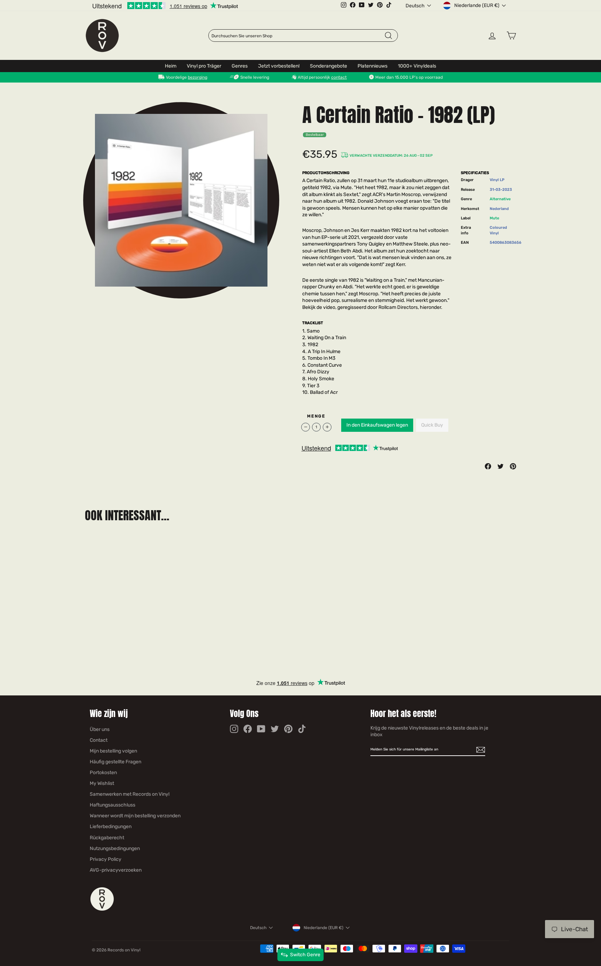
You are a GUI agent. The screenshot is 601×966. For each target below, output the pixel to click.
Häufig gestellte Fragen (115, 762)
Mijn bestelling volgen (113, 751)
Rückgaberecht (107, 838)
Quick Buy (432, 425)
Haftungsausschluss (112, 805)
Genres (240, 66)
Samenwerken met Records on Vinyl (129, 794)
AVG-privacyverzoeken (116, 870)
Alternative (500, 199)
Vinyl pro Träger (204, 66)
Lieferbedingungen (110, 826)
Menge (316, 416)
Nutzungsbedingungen (115, 848)
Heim (170, 66)
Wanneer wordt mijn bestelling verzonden (135, 816)
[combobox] (297, 36)
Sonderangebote (328, 66)
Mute (494, 218)
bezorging (197, 77)
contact (339, 77)
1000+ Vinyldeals (417, 66)
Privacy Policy (105, 859)
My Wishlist (102, 783)
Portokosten (103, 773)
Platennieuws (372, 66)
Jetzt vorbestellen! (278, 66)
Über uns (100, 729)
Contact (98, 740)
